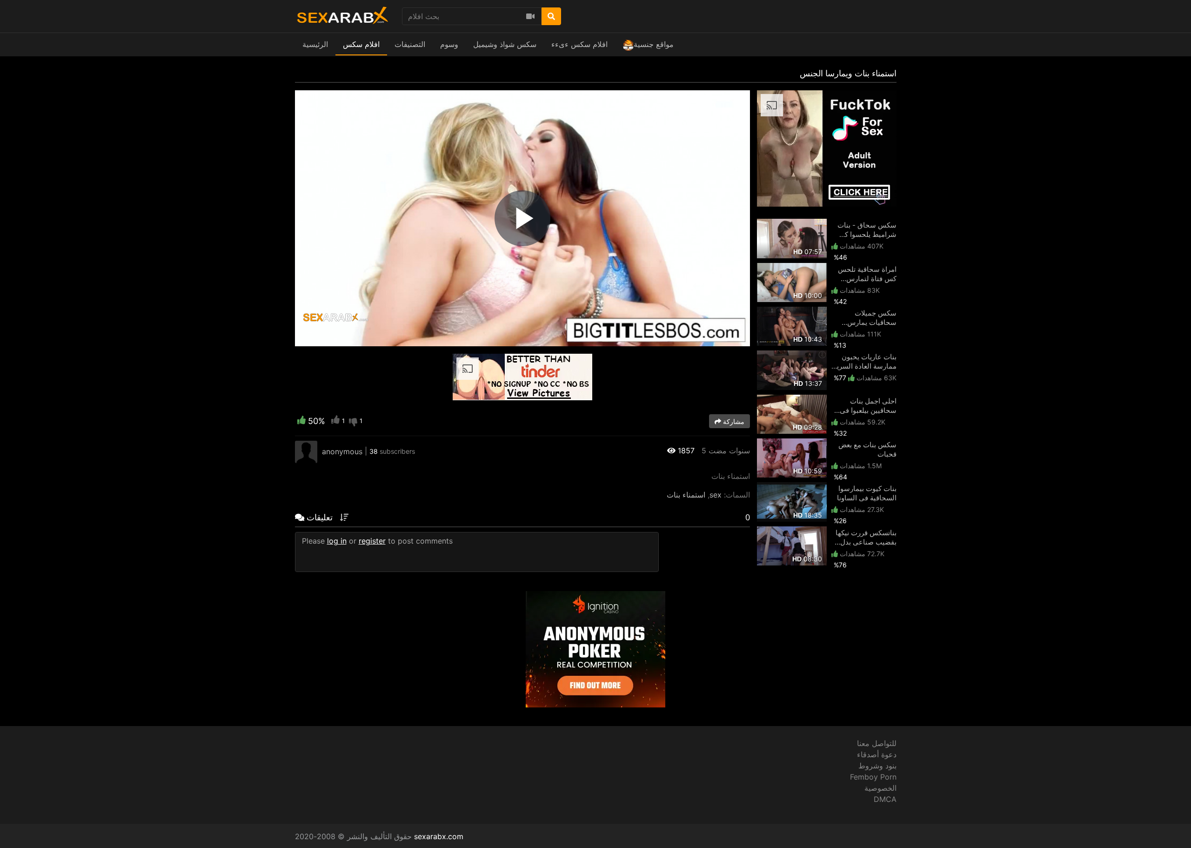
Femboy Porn (873, 776)
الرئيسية (315, 44)
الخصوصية (880, 788)
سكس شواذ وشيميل (504, 44)
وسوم (449, 44)
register (372, 540)
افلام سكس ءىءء (579, 44)
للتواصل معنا (877, 743)
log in (337, 540)
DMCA (885, 799)
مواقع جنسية (654, 44)
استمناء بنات (686, 494)
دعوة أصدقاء (877, 754)
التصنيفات (410, 44)
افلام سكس (361, 44)
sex (715, 494)
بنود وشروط (877, 765)
